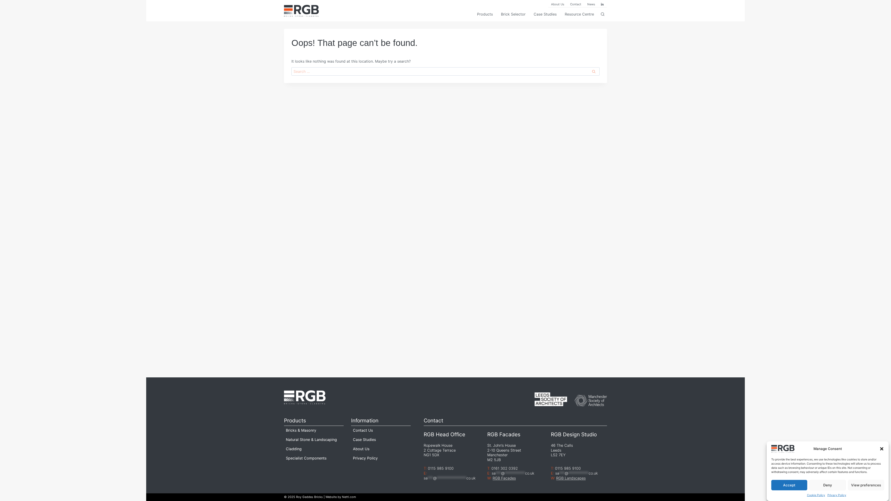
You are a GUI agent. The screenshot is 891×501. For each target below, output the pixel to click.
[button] (881, 448)
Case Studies (545, 14)
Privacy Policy (836, 495)
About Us (557, 4)
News (591, 4)
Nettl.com (349, 497)
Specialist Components (306, 458)
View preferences (866, 485)
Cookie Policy (816, 495)
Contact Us (363, 430)
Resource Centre (579, 14)
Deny (827, 485)
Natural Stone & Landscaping (311, 439)
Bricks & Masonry (301, 430)
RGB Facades (504, 478)
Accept (789, 485)
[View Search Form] (603, 14)
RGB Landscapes (571, 478)
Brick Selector (513, 14)
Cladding (294, 448)
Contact (575, 4)
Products (485, 14)
